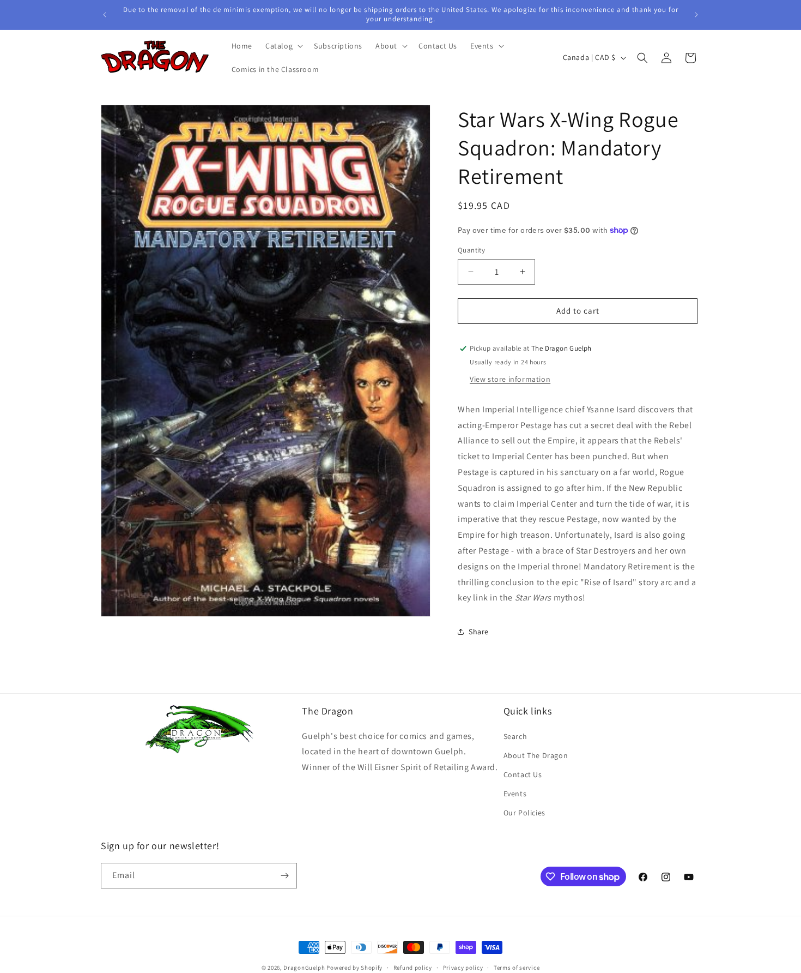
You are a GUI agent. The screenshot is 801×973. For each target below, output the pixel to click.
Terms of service (516, 967)
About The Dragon (535, 755)
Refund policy (412, 967)
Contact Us (522, 774)
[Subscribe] (284, 875)
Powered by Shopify (354, 967)
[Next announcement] (696, 14)
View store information (510, 379)
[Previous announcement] (105, 14)
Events (515, 793)
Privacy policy (463, 967)
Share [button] (479, 631)
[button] (283, 45)
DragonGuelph (304, 967)
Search (515, 736)
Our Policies (524, 813)
